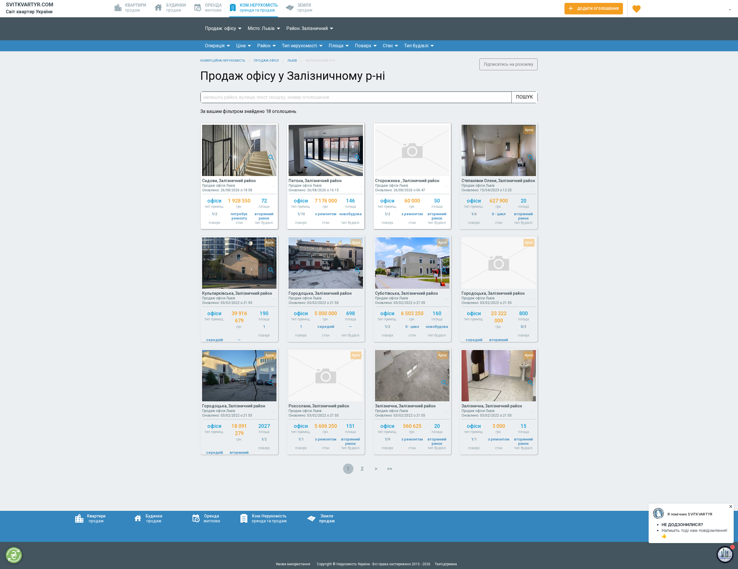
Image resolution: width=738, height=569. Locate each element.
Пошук (524, 97)
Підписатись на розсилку (508, 64)
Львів (292, 61)
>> (389, 469)
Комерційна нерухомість (222, 61)
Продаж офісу (266, 61)
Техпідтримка (446, 564)
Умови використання (293, 564)
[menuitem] (221, 28)
